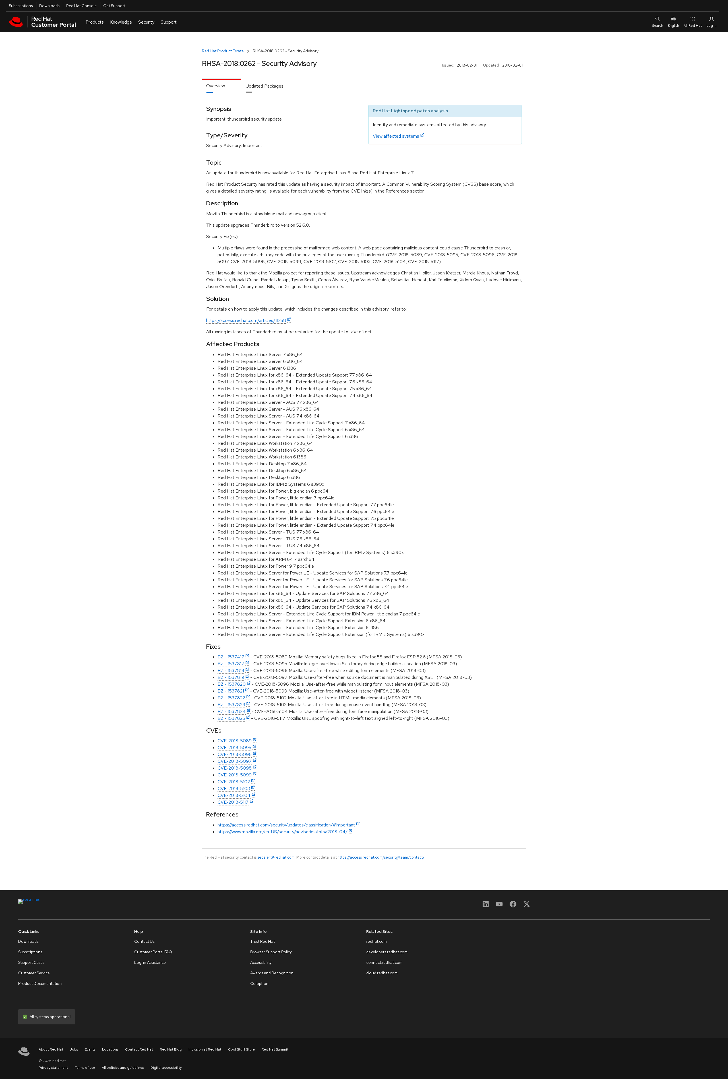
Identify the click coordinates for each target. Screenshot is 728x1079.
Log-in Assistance (150, 962)
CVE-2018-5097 (235, 761)
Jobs (74, 1049)
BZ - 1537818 (231, 670)
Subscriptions (21, 5)
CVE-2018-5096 (235, 754)
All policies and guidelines (123, 1067)
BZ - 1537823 (231, 705)
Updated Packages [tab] (265, 86)
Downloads (49, 5)
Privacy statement (53, 1067)
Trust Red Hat (262, 941)
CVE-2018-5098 (235, 768)
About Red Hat (51, 1049)
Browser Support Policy (271, 951)
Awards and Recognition (271, 972)
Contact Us (144, 941)
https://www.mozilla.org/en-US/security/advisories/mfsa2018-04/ (283, 832)
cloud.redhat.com (382, 972)
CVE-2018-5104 (234, 795)
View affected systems (396, 136)
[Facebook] (513, 906)
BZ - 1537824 (232, 711)
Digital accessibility (166, 1067)
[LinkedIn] (485, 906)
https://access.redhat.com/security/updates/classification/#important (286, 825)
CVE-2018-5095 (234, 748)
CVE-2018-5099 (235, 775)
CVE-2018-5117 (233, 802)
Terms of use (85, 1067)
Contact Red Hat (139, 1049)
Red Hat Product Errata (223, 50)
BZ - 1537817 (231, 664)
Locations (110, 1049)
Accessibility (261, 962)
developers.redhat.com (387, 951)
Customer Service (34, 972)
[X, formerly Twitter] (526, 906)
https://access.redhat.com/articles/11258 (246, 320)
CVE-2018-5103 (234, 788)
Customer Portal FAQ (153, 951)
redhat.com (376, 941)
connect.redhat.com (384, 962)
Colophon (259, 983)
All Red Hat (693, 25)
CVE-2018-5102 (234, 782)
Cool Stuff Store (241, 1049)
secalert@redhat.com (276, 857)
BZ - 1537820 (232, 684)
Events (90, 1049)
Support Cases (31, 962)
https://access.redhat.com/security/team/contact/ (381, 857)
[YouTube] (499, 906)
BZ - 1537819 (231, 677)
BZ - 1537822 (231, 698)
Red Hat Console (81, 5)
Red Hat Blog (171, 1049)
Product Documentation (40, 983)
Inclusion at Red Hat (205, 1049)
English (673, 25)
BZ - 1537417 (231, 657)
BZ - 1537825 (231, 718)
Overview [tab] (215, 86)
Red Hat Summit (275, 1049)
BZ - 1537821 (231, 691)
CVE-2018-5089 (235, 741)
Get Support (114, 5)
